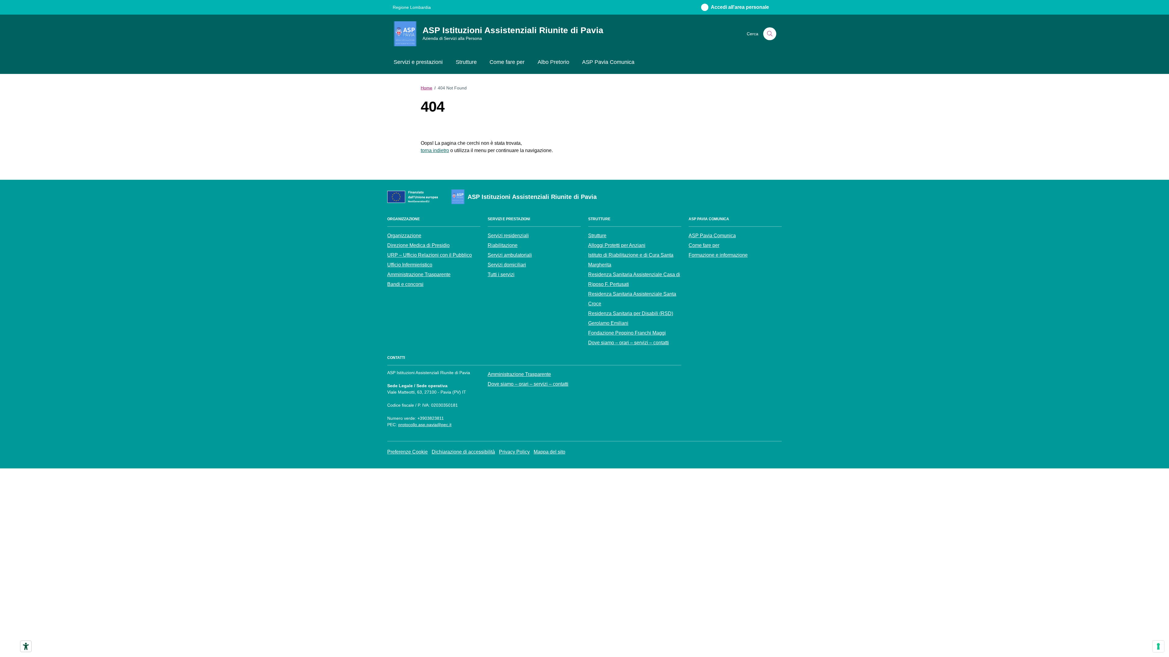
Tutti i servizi (501, 274)
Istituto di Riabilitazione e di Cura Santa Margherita (630, 259)
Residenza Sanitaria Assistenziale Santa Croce (632, 298)
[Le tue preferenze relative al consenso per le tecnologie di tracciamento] (1158, 646)
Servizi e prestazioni (418, 62)
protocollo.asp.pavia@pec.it (424, 424)
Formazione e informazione (718, 255)
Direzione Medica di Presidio (418, 245)
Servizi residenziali (508, 235)
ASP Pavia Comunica (608, 62)
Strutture (466, 62)
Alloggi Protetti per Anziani (616, 245)
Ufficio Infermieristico (409, 264)
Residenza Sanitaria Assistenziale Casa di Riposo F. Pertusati (634, 279)
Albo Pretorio (553, 62)
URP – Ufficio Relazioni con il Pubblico (429, 255)
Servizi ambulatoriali (510, 255)
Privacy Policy (514, 451)
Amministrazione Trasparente (419, 274)
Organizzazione (404, 235)
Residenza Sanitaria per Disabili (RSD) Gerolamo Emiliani (630, 318)
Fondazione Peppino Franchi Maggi (627, 332)
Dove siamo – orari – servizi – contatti (628, 342)
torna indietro (435, 150)
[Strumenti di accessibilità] (26, 646)
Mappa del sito (549, 451)
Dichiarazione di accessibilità (463, 451)
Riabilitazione (503, 245)
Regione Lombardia (412, 7)
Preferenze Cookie (407, 451)
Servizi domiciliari (507, 264)
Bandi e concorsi (405, 284)
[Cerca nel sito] (769, 33)
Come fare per (507, 62)
